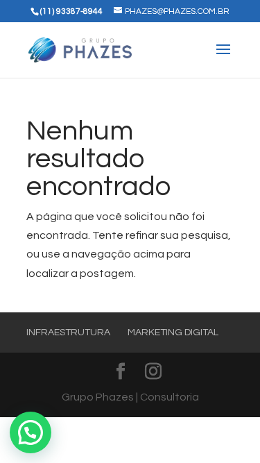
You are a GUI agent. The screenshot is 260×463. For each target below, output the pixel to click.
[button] (30, 432)
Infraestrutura (68, 332)
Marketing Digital (173, 332)
